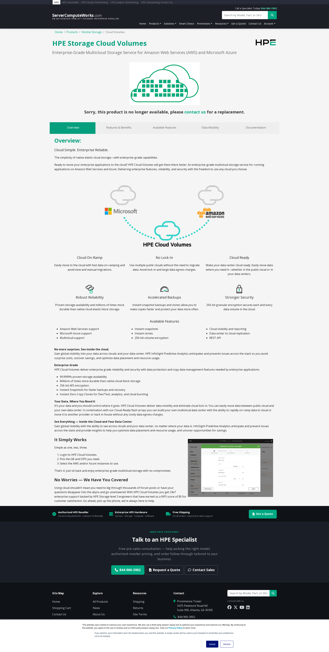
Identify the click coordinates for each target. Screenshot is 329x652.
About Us (99, 614)
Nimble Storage (92, 32)
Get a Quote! (238, 23)
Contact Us (255, 23)
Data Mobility (210, 127)
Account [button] (268, 23)
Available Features (164, 127)
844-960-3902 (269, 8)
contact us (195, 112)
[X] (236, 607)
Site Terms (140, 614)
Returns (138, 608)
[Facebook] (229, 607)
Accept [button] (212, 644)
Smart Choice (186, 23)
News (96, 608)
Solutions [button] (169, 23)
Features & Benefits (118, 127)
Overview (73, 127)
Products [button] (154, 23)
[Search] (273, 593)
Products (72, 32)
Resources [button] (221, 23)
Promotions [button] (203, 23)
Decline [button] (226, 644)
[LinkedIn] (248, 607)
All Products (100, 601)
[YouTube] (242, 607)
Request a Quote (166, 570)
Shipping (138, 601)
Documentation (256, 127)
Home (142, 23)
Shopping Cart (61, 608)
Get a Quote (264, 514)
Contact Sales (204, 570)
